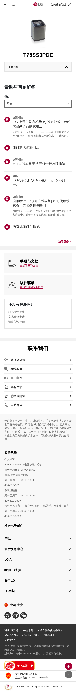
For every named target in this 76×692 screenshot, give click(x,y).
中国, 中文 (16, 605)
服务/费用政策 (16, 311)
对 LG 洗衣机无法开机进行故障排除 (39, 164)
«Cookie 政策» (30, 635)
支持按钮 (13, 66)
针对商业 (9, 639)
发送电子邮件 (13, 525)
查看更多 (63, 241)
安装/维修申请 (16, 316)
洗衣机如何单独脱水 (27, 226)
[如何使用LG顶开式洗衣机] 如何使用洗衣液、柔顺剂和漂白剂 (41, 203)
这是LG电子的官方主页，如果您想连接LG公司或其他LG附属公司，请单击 (36, 648)
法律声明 (49, 635)
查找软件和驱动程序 (31, 287)
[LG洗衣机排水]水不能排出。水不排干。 (39, 182)
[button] (38, 549)
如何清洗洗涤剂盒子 (27, 147)
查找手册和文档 (29, 265)
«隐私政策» (11, 635)
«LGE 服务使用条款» (49, 630)
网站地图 (28, 630)
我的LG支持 (11, 630)
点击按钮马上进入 (38, 677)
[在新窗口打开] (7, 615)
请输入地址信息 (17, 321)
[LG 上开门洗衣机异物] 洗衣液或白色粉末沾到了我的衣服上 (41, 124)
